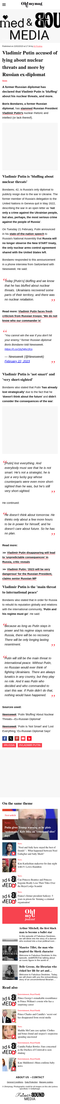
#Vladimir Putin (29, 745)
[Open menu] (4, 4)
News (4, 81)
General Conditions (15, 1082)
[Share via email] (23, 738)
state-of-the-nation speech (27, 233)
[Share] (17, 738)
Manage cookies (46, 1082)
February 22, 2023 (17, 361)
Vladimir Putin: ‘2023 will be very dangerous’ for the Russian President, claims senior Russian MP (27, 574)
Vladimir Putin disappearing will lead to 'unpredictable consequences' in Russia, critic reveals (28, 557)
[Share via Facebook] (4, 738)
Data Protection (31, 1082)
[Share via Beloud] (29, 738)
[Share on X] (10, 738)
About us (22, 1077)
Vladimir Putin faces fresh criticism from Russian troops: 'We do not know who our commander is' (29, 316)
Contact (38, 1077)
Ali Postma (37, 46)
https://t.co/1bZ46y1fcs (18, 349)
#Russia (9, 745)
